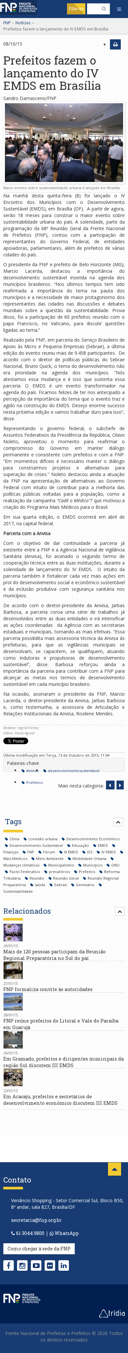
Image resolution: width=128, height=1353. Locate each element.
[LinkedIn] (64, 1265)
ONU (115, 865)
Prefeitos (34, 782)
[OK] (104, 8)
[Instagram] (22, 1265)
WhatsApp (66, 1233)
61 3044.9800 (30, 1233)
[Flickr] (50, 1265)
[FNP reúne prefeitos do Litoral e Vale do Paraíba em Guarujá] (64, 1002)
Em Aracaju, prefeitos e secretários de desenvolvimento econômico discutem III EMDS (60, 1099)
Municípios (93, 865)
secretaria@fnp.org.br (36, 1220)
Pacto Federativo (25, 871)
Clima (15, 838)
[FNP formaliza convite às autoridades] (64, 970)
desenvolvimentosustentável (73, 770)
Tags (13, 821)
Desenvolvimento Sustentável (37, 845)
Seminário (86, 884)
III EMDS (71, 851)
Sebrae (61, 884)
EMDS (103, 845)
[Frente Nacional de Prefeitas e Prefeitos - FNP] (21, 1297)
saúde (40, 884)
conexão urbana (43, 838)
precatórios (60, 871)
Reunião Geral (66, 878)
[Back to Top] (114, 1169)
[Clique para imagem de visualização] (64, 143)
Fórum (49, 851)
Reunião (37, 878)
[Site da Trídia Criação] (112, 1312)
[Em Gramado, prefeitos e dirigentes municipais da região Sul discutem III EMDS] (64, 1040)
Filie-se (76, 8)
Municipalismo (61, 865)
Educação (81, 845)
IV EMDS (109, 851)
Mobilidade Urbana (90, 858)
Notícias (23, 23)
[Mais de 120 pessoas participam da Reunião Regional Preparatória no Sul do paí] (64, 933)
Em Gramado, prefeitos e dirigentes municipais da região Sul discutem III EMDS (63, 1062)
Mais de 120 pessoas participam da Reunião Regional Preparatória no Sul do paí (54, 954)
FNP (7, 23)
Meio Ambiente (50, 858)
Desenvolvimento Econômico (93, 838)
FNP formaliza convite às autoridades (48, 989)
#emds (32, 770)
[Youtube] (36, 1265)
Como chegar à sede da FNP (39, 1248)
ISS (90, 851)
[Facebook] (9, 1265)
